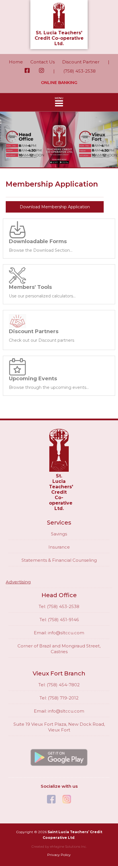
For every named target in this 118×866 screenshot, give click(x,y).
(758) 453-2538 (79, 71)
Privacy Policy (59, 855)
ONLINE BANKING (59, 82)
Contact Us (42, 62)
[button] (59, 102)
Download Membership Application (55, 206)
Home (16, 62)
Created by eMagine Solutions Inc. (59, 846)
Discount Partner (80, 62)
